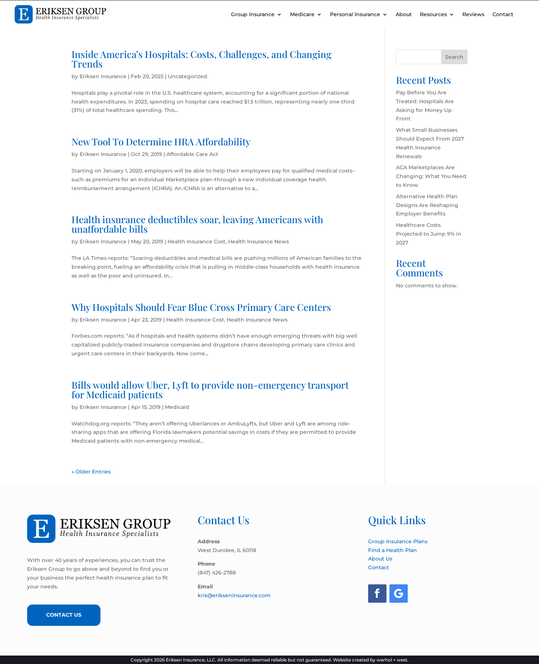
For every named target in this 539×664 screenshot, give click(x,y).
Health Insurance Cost (196, 241)
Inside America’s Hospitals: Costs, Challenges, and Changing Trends (201, 59)
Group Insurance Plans (398, 541)
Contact (502, 14)
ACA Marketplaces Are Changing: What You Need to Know (431, 176)
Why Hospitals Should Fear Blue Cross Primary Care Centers (201, 307)
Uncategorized (187, 76)
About (404, 14)
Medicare (302, 14)
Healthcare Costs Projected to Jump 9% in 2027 (428, 234)
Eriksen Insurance (103, 76)
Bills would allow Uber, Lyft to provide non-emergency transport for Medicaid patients (210, 389)
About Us (380, 558)
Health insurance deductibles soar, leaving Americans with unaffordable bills (197, 224)
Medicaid (177, 407)
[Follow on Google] (398, 593)
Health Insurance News (258, 241)
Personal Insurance (355, 14)
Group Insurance (253, 14)
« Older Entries (91, 471)
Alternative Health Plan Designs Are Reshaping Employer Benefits (427, 205)
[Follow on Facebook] (377, 593)
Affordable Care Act (192, 154)
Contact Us (63, 615)
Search (454, 57)
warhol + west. (392, 660)
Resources (433, 14)
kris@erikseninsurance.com (234, 595)
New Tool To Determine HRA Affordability (161, 141)
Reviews (473, 14)
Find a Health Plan (392, 550)
